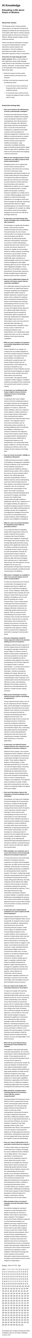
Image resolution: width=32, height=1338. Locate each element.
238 (11, 1320)
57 (9, 1279)
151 (19, 1298)
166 (6, 1303)
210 (17, 1312)
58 (11, 1279)
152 (22, 1298)
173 (25, 1303)
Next (19, 1265)
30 (7, 1274)
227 (9, 1317)
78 (25, 1281)
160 (17, 1300)
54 (2, 1279)
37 (21, 1274)
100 (17, 1286)
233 (25, 1317)
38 (23, 1274)
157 (9, 1300)
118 (11, 1291)
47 (15, 1276)
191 (19, 1308)
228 (11, 1317)
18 (9, 1271)
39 (25, 1274)
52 (25, 1276)
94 (4, 1286)
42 (4, 1276)
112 (22, 1288)
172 (22, 1303)
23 (19, 1271)
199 (14, 1310)
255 (3, 1324)
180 (17, 1305)
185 (3, 1308)
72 (13, 1281)
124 (27, 1291)
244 (28, 1320)
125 (3, 1293)
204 (28, 1310)
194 (28, 1308)
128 (11, 1293)
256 (6, 1324)
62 (19, 1279)
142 (22, 1295)
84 (11, 1283)
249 (14, 1322)
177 (9, 1305)
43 (7, 1276)
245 (3, 1322)
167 (9, 1303)
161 (19, 1300)
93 (2, 1286)
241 (19, 1320)
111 (19, 1288)
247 (9, 1322)
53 (27, 1276)
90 (23, 1283)
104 (28, 1286)
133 (25, 1293)
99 (15, 1286)
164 (28, 1300)
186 (6, 1308)
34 (15, 1274)
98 (13, 1286)
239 (14, 1320)
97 (11, 1286)
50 (21, 1276)
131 (19, 1293)
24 (21, 1271)
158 (11, 1300)
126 (6, 1293)
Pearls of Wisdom (22, 1333)
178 (11, 1305)
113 (25, 1288)
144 (28, 1295)
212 (22, 1312)
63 (21, 1279)
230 (17, 1317)
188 (11, 1308)
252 (22, 1322)
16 (4, 1271)
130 (17, 1293)
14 (27, 1269)
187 (9, 1308)
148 (11, 1298)
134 (28, 1293)
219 (14, 1315)
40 (27, 1274)
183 (25, 1305)
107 (9, 1288)
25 (23, 1271)
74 (17, 1281)
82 (7, 1283)
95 (7, 1286)
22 (17, 1271)
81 (4, 1283)
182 (22, 1305)
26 (25, 1271)
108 (11, 1288)
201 (19, 1310)
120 (16, 1291)
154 (28, 1298)
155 (3, 1300)
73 (15, 1281)
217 (9, 1315)
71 (11, 1281)
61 (17, 1279)
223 (25, 1315)
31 (9, 1274)
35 (17, 1274)
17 (7, 1271)
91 (25, 1283)
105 (3, 1288)
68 (4, 1281)
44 (9, 1276)
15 (2, 1271)
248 (11, 1322)
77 (23, 1281)
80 (2, 1283)
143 (25, 1295)
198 (11, 1310)
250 (17, 1322)
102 (23, 1286)
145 (3, 1298)
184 (28, 1305)
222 (22, 1315)
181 (19, 1305)
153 (25, 1298)
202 (22, 1310)
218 (11, 1315)
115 (3, 1291)
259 (14, 1324)
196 (6, 1310)
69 (7, 1281)
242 (22, 1320)
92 (27, 1283)
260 (17, 1324)
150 (17, 1298)
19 (11, 1271)
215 (3, 1315)
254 (28, 1322)
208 (11, 1312)
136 (6, 1295)
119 (14, 1291)
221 (19, 1315)
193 (25, 1308)
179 (14, 1305)
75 (19, 1281)
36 (19, 1274)
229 (14, 1317)
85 (13, 1283)
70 (9, 1281)
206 (6, 1312)
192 (22, 1308)
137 (9, 1295)
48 (17, 1276)
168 (11, 1303)
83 (9, 1283)
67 (2, 1281)
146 (6, 1298)
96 (9, 1286)
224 (28, 1315)
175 (3, 1305)
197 (9, 1310)
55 (4, 1279)
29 (4, 1274)
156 (6, 1300)
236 (6, 1320)
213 (25, 1312)
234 (28, 1317)
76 (21, 1281)
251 (19, 1322)
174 (28, 1303)
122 (22, 1291)
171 (19, 1303)
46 (13, 1276)
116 (6, 1291)
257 (9, 1324)
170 (17, 1303)
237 (9, 1320)
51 (23, 1276)
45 (11, 1276)
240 (17, 1320)
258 (11, 1324)
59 (13, 1279)
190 (17, 1308)
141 (19, 1295)
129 (14, 1293)
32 (11, 1274)
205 (3, 1312)
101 (20, 1286)
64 (23, 1279)
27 (27, 1271)
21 (15, 1271)
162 (22, 1300)
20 (13, 1271)
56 (7, 1279)
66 (27, 1279)
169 (14, 1303)
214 (28, 1312)
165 (3, 1303)
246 (6, 1322)
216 (6, 1315)
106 (6, 1288)
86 (15, 1283)
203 (25, 1310)
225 (3, 1317)
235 (3, 1320)
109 (14, 1288)
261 (19, 1324)
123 (24, 1291)
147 (9, 1298)
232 (22, 1317)
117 (8, 1291)
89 (21, 1283)
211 (19, 1312)
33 (13, 1274)
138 (11, 1295)
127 (9, 1293)
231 (19, 1317)
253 (25, 1322)
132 (22, 1293)
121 (19, 1291)
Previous (4, 1265)
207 (9, 1312)
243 (25, 1320)
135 (3, 1295)
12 (23, 1269)
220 (17, 1315)
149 (14, 1298)
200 (17, 1310)
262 (22, 1324)
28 (2, 1274)
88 (19, 1283)
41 (2, 1276)
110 (17, 1288)
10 (19, 1269)
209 (14, 1312)
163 (25, 1300)
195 (3, 1310)
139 (14, 1295)
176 (6, 1305)
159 (14, 1300)
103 (26, 1286)
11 (21, 1269)
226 (6, 1317)
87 (17, 1283)
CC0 (9, 1335)
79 (27, 1281)
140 (17, 1295)
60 (15, 1279)
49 (19, 1276)
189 (14, 1308)
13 (25, 1269)
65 (25, 1279)
